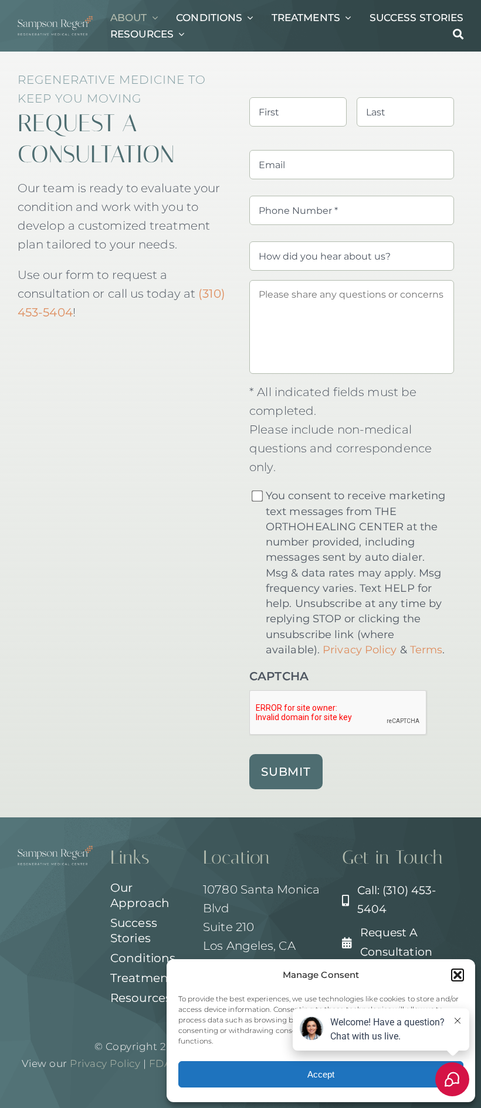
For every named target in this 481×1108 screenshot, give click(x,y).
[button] (457, 975)
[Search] (458, 34)
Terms (426, 649)
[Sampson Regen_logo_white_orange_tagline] (55, 22)
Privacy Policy (360, 649)
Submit (286, 772)
